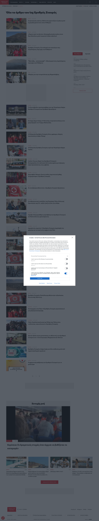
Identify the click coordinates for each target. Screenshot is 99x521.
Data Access (49, 283)
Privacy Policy (57, 283)
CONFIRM (39, 278)
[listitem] (49, 256)
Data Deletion (42, 283)
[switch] (66, 259)
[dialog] (49, 260)
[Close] (73, 238)
